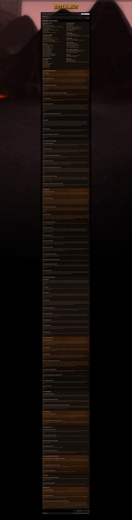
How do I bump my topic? (46, 56)
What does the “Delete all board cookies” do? (49, 32)
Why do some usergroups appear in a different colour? (74, 28)
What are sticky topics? (46, 65)
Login (88, 18)
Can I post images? (46, 62)
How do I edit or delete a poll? (47, 49)
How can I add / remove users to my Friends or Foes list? (75, 40)
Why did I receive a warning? (47, 52)
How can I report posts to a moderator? (48, 53)
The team (74, 513)
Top (44, 76)
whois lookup (66, 503)
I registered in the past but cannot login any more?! (50, 29)
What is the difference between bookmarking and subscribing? (75, 50)
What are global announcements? (48, 63)
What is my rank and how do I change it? (49, 40)
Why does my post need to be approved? (49, 55)
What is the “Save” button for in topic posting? (49, 54)
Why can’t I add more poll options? (48, 48)
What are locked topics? (46, 66)
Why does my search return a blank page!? (72, 45)
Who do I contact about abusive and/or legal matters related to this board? (77, 61)
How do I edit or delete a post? (47, 45)
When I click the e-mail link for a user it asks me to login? (51, 41)
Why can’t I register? (46, 31)
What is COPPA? (45, 30)
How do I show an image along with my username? (50, 39)
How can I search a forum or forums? (72, 43)
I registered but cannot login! (47, 28)
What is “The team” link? (70, 30)
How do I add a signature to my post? (48, 46)
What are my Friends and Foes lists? (71, 39)
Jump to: (74, 510)
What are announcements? (47, 64)
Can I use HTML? (45, 60)
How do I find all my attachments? (71, 56)
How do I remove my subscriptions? (71, 52)
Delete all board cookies (80, 513)
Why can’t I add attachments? (47, 51)
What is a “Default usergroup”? (71, 29)
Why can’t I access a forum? (47, 50)
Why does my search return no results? (72, 44)
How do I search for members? (71, 46)
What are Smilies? (45, 61)
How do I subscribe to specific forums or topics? (73, 51)
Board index (45, 16)
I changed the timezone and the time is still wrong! (50, 37)
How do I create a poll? (46, 47)
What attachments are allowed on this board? (73, 55)
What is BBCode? (45, 59)
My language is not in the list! (47, 38)
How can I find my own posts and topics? (72, 47)
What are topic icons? (46, 67)
